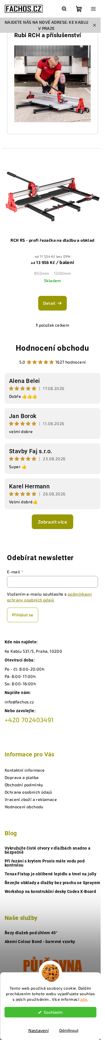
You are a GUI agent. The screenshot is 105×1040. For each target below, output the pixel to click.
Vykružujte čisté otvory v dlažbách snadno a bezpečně (47, 850)
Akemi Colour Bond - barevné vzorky (40, 942)
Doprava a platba (21, 777)
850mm (41, 273)
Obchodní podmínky (24, 784)
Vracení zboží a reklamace (31, 799)
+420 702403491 (29, 719)
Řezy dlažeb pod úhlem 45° (31, 933)
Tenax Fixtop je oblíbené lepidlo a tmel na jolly (50, 874)
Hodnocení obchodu (52, 348)
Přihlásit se (22, 614)
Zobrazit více (52, 521)
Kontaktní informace (25, 770)
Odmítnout (68, 1030)
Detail (49, 303)
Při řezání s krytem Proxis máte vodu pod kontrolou (45, 863)
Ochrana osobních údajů (28, 792)
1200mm (62, 273)
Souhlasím (53, 1012)
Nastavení (38, 1030)
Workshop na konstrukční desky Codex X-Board (50, 891)
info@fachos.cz (19, 701)
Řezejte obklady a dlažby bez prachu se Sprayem (52, 883)
